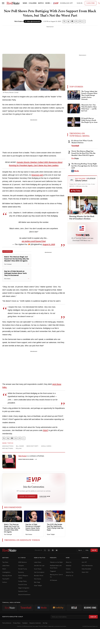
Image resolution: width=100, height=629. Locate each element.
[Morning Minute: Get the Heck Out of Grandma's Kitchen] (83, 205)
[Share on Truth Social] (68, 21)
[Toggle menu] (3, 3)
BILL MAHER (20, 446)
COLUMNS (33, 3)
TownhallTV (5, 579)
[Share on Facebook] (72, 21)
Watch (4, 569)
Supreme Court (22, 591)
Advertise (68, 565)
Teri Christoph (8, 534)
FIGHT (45, 430)
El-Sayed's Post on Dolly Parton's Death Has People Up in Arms (89, 120)
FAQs (87, 550)
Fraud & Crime (22, 584)
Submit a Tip (69, 572)
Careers (68, 569)
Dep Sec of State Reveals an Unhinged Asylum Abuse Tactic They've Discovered (32, 527)
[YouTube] (56, 550)
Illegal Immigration (23, 588)
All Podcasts (53, 580)
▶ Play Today (75, 191)
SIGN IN (79, 3)
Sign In (80, 550)
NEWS (25, 3)
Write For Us (69, 575)
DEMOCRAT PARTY (32, 446)
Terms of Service (6, 623)
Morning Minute (7, 575)
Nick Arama (18, 21)
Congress (21, 565)
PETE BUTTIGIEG (7, 448)
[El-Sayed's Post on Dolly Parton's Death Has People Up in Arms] (73, 122)
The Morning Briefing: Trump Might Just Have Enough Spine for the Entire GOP (84, 165)
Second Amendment (24, 594)
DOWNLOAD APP (66, 3)
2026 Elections (22, 562)
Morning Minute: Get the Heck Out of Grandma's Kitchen (81, 217)
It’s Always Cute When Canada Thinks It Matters (82, 141)
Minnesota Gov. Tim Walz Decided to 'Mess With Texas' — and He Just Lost (89, 108)
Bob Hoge (37, 582)
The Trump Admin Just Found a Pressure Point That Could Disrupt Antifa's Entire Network (89, 95)
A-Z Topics (22, 557)
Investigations (6, 572)
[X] (44, 550)
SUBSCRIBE (90, 3)
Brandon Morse (38, 575)
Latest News (5, 565)
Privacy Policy (16, 623)
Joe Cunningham (39, 572)
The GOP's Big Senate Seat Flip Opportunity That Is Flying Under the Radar (55, 527)
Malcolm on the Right (56, 562)
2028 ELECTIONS (7, 446)
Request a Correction (35, 623)
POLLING (18, 448)
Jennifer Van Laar (39, 565)
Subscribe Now (44, 496)
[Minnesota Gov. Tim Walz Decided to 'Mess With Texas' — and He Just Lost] (73, 108)
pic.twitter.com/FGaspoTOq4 (34, 241)
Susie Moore (37, 569)
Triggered (53, 571)
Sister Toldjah (51, 534)
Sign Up (93, 617)
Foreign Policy (22, 581)
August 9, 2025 (49, 244)
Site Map (45, 623)
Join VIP (94, 550)
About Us (68, 562)
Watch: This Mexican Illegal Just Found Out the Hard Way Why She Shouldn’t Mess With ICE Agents (12, 528)
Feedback (25, 623)
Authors (4, 582)
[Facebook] (52, 550)
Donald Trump (22, 569)
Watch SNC (85, 572)
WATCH (41, 3)
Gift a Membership (87, 565)
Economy (21, 572)
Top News (5, 562)
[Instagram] (48, 550)
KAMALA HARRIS (46, 446)
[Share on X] (64, 21)
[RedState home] (9, 550)
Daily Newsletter (86, 569)
